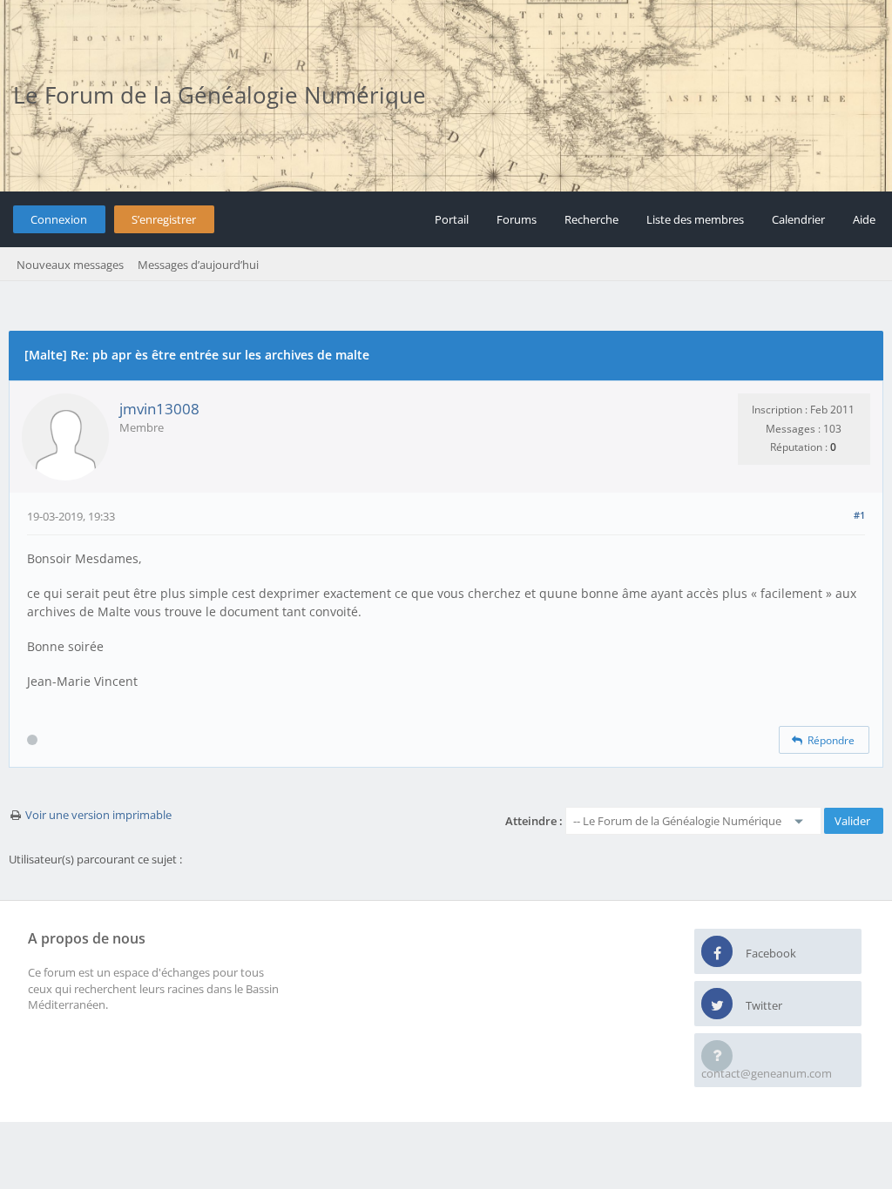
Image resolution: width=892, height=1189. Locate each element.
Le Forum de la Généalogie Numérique (219, 95)
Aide (864, 219)
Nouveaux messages (70, 264)
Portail (452, 219)
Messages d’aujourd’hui (198, 264)
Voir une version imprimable (98, 815)
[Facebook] (717, 952)
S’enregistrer (164, 219)
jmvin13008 (159, 409)
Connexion (58, 219)
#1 (859, 514)
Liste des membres (695, 219)
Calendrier (798, 219)
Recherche (591, 219)
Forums (517, 219)
